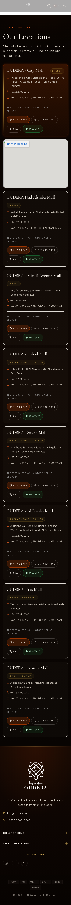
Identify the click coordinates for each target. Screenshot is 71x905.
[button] (64, 6)
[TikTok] (15, 863)
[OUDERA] (28, 6)
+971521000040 (18, 300)
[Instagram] (6, 863)
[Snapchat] (24, 863)
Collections (14, 832)
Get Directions (46, 119)
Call (15, 128)
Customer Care (16, 843)
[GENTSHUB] (36, 776)
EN (55, 6)
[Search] (49, 6)
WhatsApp (34, 128)
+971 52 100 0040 (19, 91)
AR (58, 6)
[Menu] (7, 6)
